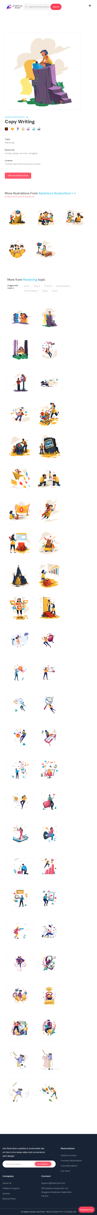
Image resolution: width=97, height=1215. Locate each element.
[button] (90, 5)
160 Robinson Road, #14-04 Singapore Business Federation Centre (56, 1192)
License (6, 1193)
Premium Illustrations (71, 1160)
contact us (86, 1210)
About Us (7, 1183)
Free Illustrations (69, 1165)
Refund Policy (9, 1198)
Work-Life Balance (31, 291)
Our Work (65, 1171)
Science (37, 286)
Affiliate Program (11, 1188)
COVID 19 (48, 286)
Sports (26, 286)
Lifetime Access (68, 1155)
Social (54, 291)
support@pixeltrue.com (53, 1183)
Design (45, 291)
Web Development (63, 286)
